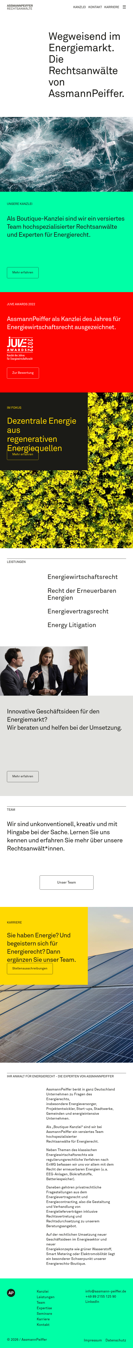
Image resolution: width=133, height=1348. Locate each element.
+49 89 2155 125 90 (100, 1296)
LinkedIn (92, 1302)
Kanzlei (79, 7)
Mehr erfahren (22, 272)
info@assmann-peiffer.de (105, 1291)
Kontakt (95, 7)
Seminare (44, 1313)
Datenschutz (115, 1340)
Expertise (44, 1308)
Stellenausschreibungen (29, 968)
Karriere (111, 7)
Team (41, 1302)
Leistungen (46, 1297)
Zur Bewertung (23, 372)
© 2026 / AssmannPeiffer (27, 1339)
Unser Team (66, 882)
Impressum (93, 1340)
